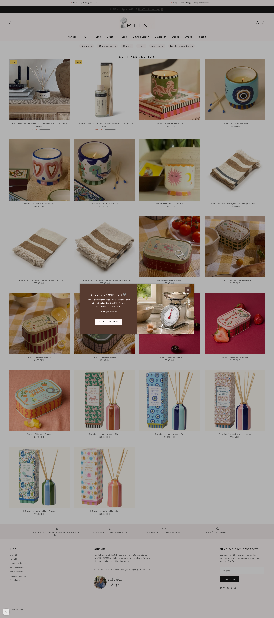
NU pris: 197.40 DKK (108, 322)
